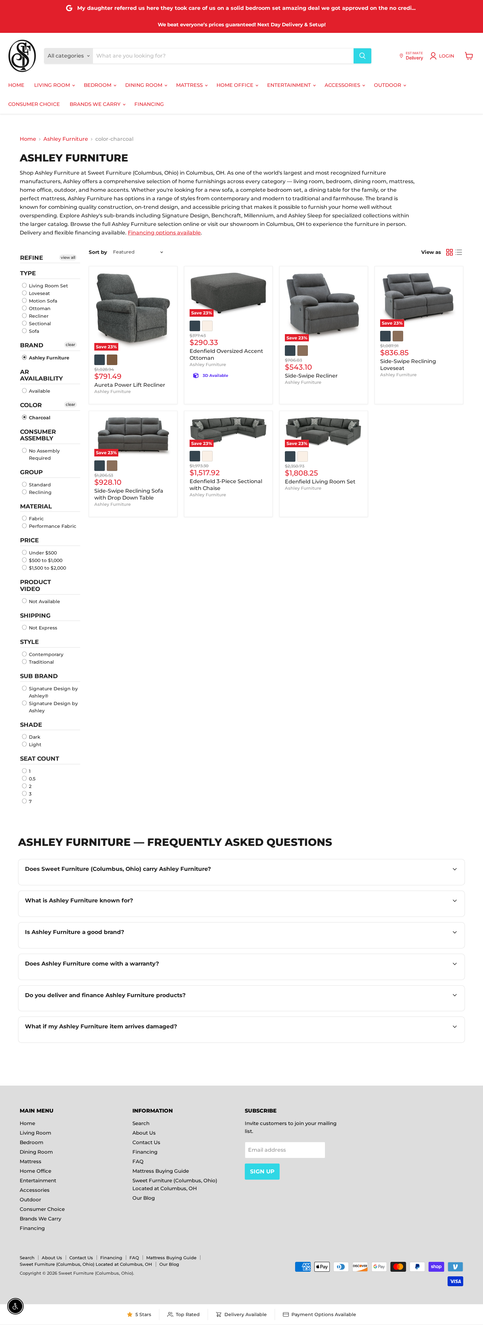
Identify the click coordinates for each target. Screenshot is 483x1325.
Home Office (236, 85)
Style (29, 642)
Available (39, 391)
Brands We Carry (96, 104)
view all (68, 257)
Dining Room (144, 85)
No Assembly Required (44, 454)
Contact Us (146, 1142)
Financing (149, 104)
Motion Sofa (42, 301)
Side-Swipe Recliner (311, 376)
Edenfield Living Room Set (320, 481)
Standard (39, 485)
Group (31, 472)
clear (70, 344)
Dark (34, 737)
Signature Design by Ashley (53, 707)
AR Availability (41, 375)
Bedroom (98, 85)
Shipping (35, 615)
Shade (31, 724)
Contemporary (45, 654)
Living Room (52, 85)
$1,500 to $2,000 (47, 568)
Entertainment (289, 85)
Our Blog (143, 1198)
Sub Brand (39, 676)
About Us (144, 1133)
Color (31, 405)
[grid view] (449, 252)
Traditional (41, 662)
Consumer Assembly (38, 435)
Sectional (39, 324)
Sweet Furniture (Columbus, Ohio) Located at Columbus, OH (86, 1264)
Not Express (42, 628)
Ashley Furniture (65, 139)
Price (29, 540)
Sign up (262, 1171)
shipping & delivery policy (376, 1010)
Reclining (40, 492)
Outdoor (388, 85)
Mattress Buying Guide (160, 1171)
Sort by (98, 252)
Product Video (35, 585)
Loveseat (39, 293)
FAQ (138, 1161)
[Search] (362, 55)
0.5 (31, 779)
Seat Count (39, 758)
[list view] (458, 252)
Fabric (36, 519)
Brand (31, 345)
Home (16, 85)
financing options (106, 1010)
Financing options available (164, 233)
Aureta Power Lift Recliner (129, 385)
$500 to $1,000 (45, 560)
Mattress (190, 85)
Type (28, 273)
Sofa (33, 331)
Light (34, 745)
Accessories (343, 85)
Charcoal (39, 418)
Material (36, 506)
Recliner (38, 316)
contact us (432, 1010)
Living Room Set (48, 286)
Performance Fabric (52, 526)
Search (141, 1123)
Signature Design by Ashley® (53, 692)
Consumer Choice (34, 104)
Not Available (44, 601)
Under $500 (42, 553)
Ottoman (39, 308)
